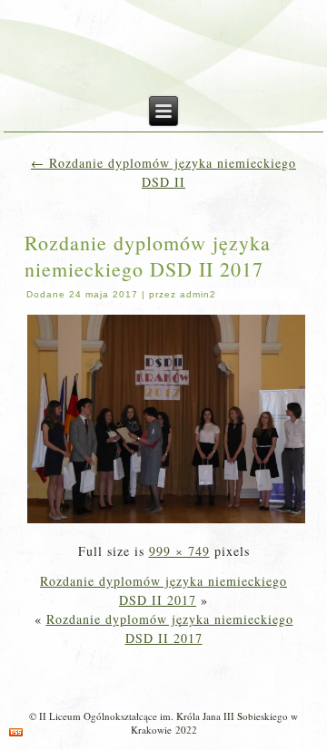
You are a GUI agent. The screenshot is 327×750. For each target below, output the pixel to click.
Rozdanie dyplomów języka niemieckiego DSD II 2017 (148, 255)
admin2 (198, 294)
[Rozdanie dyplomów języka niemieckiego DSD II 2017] (167, 521)
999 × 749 (179, 551)
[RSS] (16, 732)
